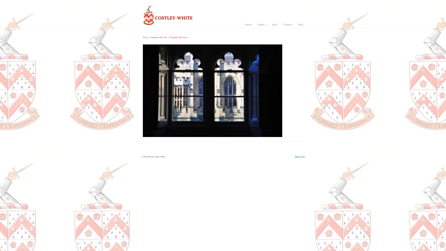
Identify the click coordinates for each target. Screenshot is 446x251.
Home (145, 37)
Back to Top (300, 156)
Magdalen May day (178, 37)
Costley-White (169, 13)
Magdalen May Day (159, 37)
